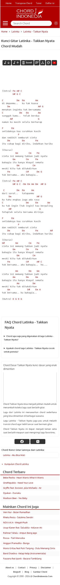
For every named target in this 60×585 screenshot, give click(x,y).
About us (9, 567)
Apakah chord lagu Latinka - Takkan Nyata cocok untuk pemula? (29, 350)
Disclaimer (46, 567)
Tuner (39, 3)
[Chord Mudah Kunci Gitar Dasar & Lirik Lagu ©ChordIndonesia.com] (30, 18)
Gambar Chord (40, 572)
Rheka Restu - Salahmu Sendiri (18, 517)
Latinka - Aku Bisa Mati (14, 455)
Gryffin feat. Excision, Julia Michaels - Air (22, 488)
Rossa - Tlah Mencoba (14, 538)
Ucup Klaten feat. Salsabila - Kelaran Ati (22, 527)
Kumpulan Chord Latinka (16, 464)
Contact (21, 567)
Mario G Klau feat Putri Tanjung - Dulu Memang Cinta (29, 548)
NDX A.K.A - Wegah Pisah (15, 522)
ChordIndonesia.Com (42, 576)
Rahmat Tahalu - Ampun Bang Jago (20, 533)
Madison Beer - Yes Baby (15, 498)
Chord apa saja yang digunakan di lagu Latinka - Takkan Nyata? (29, 338)
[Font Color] (48, 62)
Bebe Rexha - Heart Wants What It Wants (23, 477)
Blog (26, 572)
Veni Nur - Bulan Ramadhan (16, 512)
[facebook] (22, 441)
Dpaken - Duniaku (12, 493)
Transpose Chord (23, 3)
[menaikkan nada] (16, 62)
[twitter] (37, 441)
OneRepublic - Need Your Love (18, 482)
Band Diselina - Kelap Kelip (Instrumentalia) (24, 553)
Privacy (33, 567)
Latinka (15, 31)
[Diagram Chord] (37, 62)
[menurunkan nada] (6, 62)
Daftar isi (50, 3)
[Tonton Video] (54, 62)
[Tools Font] (42, 62)
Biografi (16, 572)
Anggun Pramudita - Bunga (16, 543)
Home (9, 3)
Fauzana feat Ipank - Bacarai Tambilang (22, 558)
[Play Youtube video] (30, 387)
